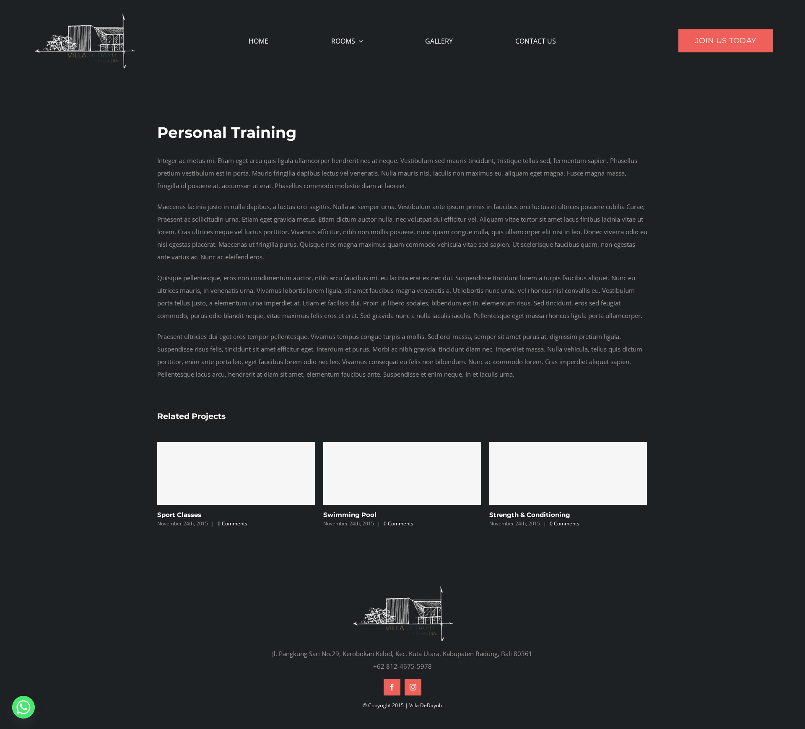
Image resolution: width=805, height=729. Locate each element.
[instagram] (413, 687)
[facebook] (392, 687)
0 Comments (232, 523)
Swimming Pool (350, 515)
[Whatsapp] (23, 707)
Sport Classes (179, 515)
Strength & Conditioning (529, 515)
